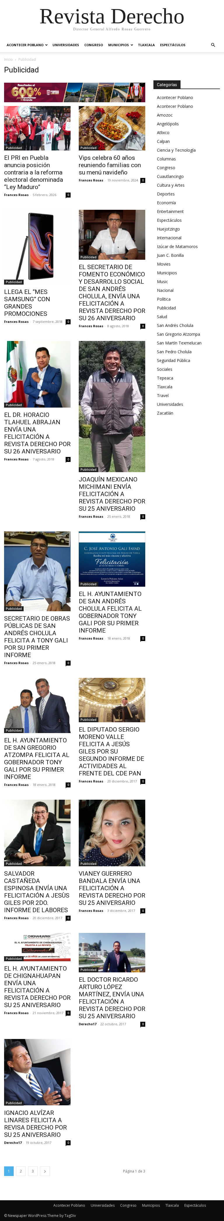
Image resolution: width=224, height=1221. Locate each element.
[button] (213, 45)
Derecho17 (87, 1024)
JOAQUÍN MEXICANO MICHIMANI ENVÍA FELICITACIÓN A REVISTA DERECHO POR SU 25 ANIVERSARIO (112, 494)
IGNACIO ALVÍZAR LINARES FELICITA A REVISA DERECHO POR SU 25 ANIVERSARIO (35, 1123)
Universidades (65, 45)
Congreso (93, 45)
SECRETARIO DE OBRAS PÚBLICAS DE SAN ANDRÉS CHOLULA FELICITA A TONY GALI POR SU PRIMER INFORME (37, 637)
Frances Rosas (16, 195)
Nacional (165, 290)
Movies (164, 264)
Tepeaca (165, 378)
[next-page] (45, 1171)
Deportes (166, 194)
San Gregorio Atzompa (178, 334)
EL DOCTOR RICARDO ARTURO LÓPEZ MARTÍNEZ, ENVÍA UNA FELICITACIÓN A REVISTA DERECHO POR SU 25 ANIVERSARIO (112, 998)
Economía (166, 202)
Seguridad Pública (173, 360)
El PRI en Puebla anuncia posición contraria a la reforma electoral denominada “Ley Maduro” (33, 172)
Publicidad (14, 148)
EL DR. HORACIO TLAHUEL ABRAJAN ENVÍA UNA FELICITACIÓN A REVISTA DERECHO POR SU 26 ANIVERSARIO (37, 433)
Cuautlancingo (170, 176)
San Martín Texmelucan (179, 343)
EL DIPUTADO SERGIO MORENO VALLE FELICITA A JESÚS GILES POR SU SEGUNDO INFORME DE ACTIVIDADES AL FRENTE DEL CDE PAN (111, 751)
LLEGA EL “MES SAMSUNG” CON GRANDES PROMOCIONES (27, 302)
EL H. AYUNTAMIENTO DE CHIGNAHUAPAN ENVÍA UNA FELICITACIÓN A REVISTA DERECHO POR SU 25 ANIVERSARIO (37, 987)
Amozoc (165, 115)
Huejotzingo (168, 229)
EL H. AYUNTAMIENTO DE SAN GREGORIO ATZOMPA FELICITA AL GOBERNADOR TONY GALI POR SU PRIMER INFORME (36, 758)
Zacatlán (165, 413)
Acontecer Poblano (25, 45)
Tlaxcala (146, 45)
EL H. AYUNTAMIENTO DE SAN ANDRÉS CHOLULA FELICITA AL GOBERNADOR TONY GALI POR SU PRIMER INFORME (110, 612)
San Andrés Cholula (175, 325)
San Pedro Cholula (174, 351)
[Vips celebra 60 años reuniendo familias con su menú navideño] (112, 128)
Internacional (169, 237)
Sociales (164, 369)
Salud (162, 316)
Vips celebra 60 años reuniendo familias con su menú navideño (110, 165)
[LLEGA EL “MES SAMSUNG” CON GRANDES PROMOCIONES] (37, 247)
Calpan (163, 141)
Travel (163, 395)
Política (164, 299)
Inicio (8, 59)
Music (162, 281)
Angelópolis (168, 124)
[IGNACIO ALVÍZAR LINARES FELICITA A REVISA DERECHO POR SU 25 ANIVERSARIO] (37, 1072)
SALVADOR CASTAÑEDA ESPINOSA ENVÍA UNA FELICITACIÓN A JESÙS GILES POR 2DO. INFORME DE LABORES (36, 892)
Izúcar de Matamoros (177, 246)
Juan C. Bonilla (170, 255)
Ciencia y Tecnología (176, 150)
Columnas (166, 159)
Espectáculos (173, 45)
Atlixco (163, 132)
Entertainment (170, 211)
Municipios (118, 45)
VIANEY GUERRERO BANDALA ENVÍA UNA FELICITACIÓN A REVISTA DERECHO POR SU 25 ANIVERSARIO (112, 888)
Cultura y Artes (171, 185)
